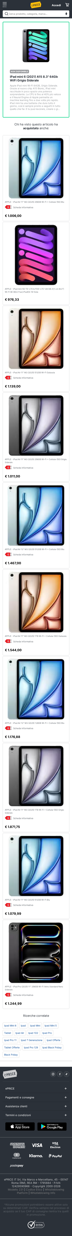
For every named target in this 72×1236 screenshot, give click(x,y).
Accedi (56, 5)
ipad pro (47, 1032)
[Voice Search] (66, 14)
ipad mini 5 (51, 1025)
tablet (7, 1032)
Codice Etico (34, 1189)
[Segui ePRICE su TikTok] (66, 1074)
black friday (11, 1054)
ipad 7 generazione (31, 1040)
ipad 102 (33, 1032)
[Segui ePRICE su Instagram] (53, 1074)
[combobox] (36, 13)
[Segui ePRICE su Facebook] (60, 1074)
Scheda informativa (23, 207)
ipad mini (35, 1025)
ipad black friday (52, 1047)
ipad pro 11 (10, 1040)
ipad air (19, 1032)
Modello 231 (15, 1189)
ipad (23, 1025)
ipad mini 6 (10, 1025)
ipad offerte (53, 1040)
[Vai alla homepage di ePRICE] (10, 1074)
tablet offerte (12, 1047)
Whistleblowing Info (42, 1193)
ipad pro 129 (31, 1047)
